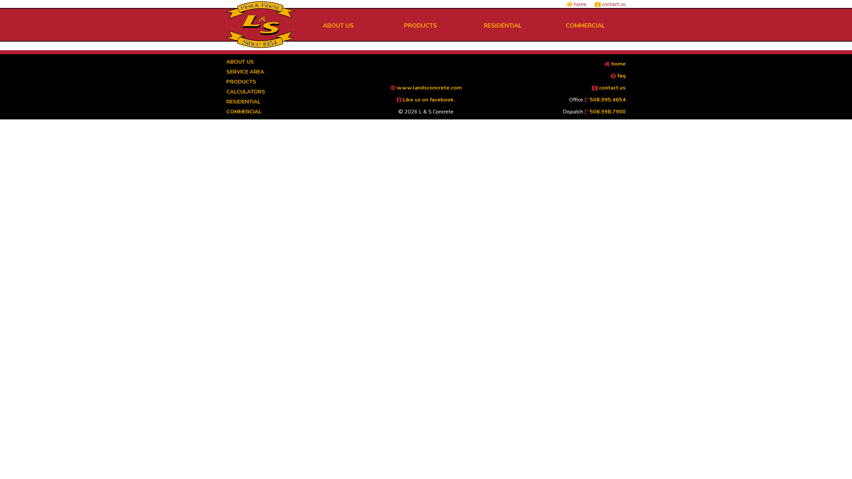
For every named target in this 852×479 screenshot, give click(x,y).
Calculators (245, 91)
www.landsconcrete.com (429, 87)
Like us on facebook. (428, 99)
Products (241, 81)
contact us (613, 4)
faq (621, 76)
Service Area (245, 72)
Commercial (244, 111)
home (579, 4)
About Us (240, 62)
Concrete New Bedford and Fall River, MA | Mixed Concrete (260, 24)
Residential (243, 101)
